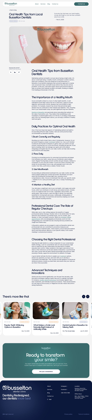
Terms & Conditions (83, 414)
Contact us (55, 4)
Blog (48, 4)
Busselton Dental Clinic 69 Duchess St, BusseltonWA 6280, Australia (81, 389)
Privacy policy (68, 414)
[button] (83, 296)
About (37, 4)
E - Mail (49, 399)
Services (43, 4)
